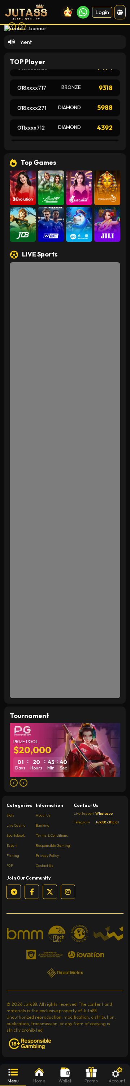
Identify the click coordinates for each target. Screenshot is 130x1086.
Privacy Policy (47, 855)
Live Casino (15, 825)
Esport (11, 845)
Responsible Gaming (53, 845)
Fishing (12, 855)
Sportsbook (15, 835)
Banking (42, 825)
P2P (9, 865)
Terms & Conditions (52, 835)
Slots (10, 815)
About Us (43, 815)
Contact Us (44, 865)
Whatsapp (104, 814)
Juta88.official (107, 822)
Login (102, 12)
